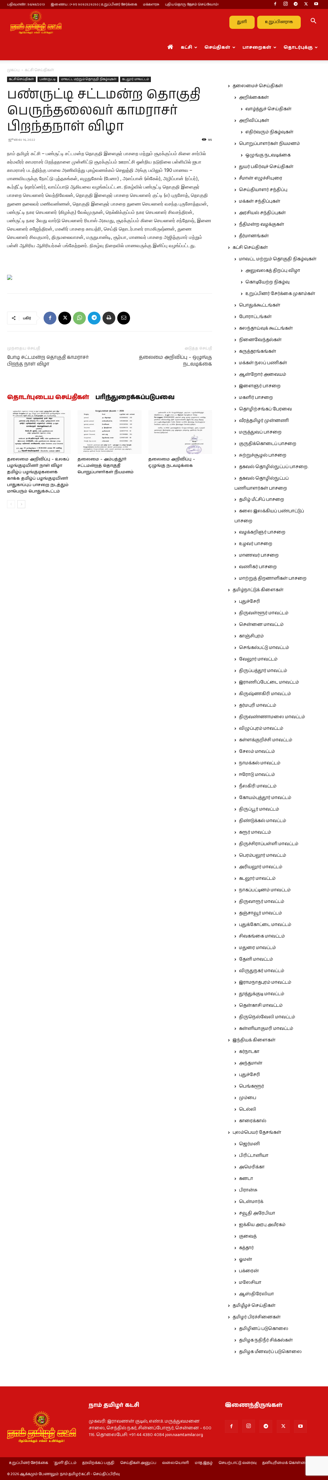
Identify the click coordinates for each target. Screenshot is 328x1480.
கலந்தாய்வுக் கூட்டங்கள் (266, 328)
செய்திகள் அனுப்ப (138, 1463)
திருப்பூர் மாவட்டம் (259, 809)
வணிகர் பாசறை (258, 566)
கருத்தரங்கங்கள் (257, 351)
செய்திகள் (217, 47)
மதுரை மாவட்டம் (257, 947)
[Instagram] (285, 4)
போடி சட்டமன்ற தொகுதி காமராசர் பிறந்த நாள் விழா (48, 360)
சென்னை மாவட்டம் (261, 624)
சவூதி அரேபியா (257, 1213)
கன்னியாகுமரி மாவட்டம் (266, 1028)
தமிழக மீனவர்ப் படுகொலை (270, 1351)
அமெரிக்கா (252, 1167)
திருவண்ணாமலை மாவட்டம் (272, 716)
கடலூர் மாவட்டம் (135, 79)
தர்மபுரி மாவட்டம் (257, 705)
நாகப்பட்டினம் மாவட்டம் (265, 890)
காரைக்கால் (252, 1120)
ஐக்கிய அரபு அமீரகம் (262, 1224)
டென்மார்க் (251, 1201)
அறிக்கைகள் (254, 97)
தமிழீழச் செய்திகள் (254, 1305)
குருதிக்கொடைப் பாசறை (267, 443)
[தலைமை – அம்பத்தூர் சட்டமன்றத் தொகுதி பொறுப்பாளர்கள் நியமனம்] (109, 432)
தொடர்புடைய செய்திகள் (48, 397)
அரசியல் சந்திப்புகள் (262, 212)
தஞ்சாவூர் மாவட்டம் (260, 913)
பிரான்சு (248, 1190)
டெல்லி (247, 1109)
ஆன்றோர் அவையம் (262, 374)
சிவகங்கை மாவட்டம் (262, 936)
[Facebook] (275, 4)
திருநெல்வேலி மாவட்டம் (267, 1017)
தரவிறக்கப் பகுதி (98, 1463)
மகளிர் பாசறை (256, 397)
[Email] (123, 318)
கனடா (246, 1178)
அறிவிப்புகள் (254, 120)
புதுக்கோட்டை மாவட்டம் (265, 924)
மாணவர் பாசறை (259, 555)
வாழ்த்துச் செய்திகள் (268, 109)
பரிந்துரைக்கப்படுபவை (135, 397)
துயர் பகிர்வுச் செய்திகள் (266, 166)
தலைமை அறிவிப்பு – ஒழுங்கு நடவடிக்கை (175, 360)
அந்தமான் (250, 1063)
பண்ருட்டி (47, 79)
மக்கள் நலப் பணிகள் (263, 362)
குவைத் (248, 1236)
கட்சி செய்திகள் (21, 79)
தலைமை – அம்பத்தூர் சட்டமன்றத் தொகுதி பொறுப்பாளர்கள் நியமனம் (106, 465)
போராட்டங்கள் (255, 316)
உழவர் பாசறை (255, 543)
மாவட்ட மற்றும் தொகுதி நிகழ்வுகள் (89, 79)
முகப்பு (13, 70)
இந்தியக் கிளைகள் (254, 1040)
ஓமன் (245, 1259)
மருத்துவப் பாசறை (260, 432)
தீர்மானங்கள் (254, 236)
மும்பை (247, 1097)
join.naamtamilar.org (184, 1434)
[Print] (108, 318)
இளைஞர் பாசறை (260, 386)
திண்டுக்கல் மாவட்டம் (262, 820)
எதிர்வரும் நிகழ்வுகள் (269, 132)
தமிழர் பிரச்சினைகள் (257, 1317)
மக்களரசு (151, 4)
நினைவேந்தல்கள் (260, 339)
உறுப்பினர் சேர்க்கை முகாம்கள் (280, 293)
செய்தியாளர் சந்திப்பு (263, 189)
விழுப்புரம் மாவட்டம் (261, 728)
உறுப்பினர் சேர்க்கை (28, 1463)
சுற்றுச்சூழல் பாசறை (262, 455)
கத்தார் (246, 1247)
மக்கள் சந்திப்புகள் (259, 201)
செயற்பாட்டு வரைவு (237, 1463)
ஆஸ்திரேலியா (256, 1294)
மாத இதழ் (204, 1463)
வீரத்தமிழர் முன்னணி (264, 420)
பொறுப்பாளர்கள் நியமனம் (269, 143)
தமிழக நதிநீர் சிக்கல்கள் (266, 1340)
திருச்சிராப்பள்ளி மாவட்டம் (268, 843)
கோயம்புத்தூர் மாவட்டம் (265, 797)
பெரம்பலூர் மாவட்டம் (262, 855)
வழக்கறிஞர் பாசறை (262, 532)
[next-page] (21, 504)
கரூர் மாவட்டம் (255, 832)
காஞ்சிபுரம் (251, 636)
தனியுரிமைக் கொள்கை (285, 1463)
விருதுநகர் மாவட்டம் (261, 970)
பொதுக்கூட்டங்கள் (259, 305)
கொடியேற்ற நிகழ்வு (267, 282)
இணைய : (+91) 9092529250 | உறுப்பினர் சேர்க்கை (94, 4)
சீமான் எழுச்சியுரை (260, 178)
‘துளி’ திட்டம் (65, 1463)
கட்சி (186, 47)
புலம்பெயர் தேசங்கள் (257, 1132)
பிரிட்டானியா (253, 1155)
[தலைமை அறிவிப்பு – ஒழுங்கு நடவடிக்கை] (180, 432)
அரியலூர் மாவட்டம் (260, 866)
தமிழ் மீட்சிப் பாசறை (261, 499)
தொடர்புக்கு (298, 47)
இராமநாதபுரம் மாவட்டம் (265, 982)
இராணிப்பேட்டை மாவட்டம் (269, 682)
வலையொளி (175, 1463)
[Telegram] (295, 4)
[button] (313, 22)
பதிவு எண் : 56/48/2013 (26, 4)
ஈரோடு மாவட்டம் (257, 774)
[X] (306, 4)
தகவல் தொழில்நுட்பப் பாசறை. (273, 466)
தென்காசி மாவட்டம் (261, 1005)
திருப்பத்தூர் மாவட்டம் (263, 670)
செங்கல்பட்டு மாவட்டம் (264, 647)
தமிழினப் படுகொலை (263, 1328)
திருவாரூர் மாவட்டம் (261, 901)
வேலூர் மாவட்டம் (258, 659)
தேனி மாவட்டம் (256, 959)
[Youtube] (316, 4)
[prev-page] (11, 504)
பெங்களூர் (251, 1086)
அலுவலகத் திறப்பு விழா (272, 270)
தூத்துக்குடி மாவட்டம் (261, 993)
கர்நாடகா (249, 1051)
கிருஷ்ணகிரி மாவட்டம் (265, 693)
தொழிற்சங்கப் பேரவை (265, 409)
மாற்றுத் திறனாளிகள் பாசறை (273, 578)
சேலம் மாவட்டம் (257, 751)
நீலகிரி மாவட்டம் (257, 786)
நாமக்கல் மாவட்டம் (259, 763)
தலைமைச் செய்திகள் (258, 85)
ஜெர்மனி (249, 1144)
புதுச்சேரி (249, 601)
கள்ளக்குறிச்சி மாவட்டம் (265, 740)
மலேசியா (250, 1282)
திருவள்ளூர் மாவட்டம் (263, 613)
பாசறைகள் (256, 47)
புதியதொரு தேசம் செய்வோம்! (192, 4)
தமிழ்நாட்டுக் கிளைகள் (258, 589)
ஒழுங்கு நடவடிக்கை (268, 155)
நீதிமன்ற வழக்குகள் (261, 224)
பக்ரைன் (249, 1270)
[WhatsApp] (79, 318)
